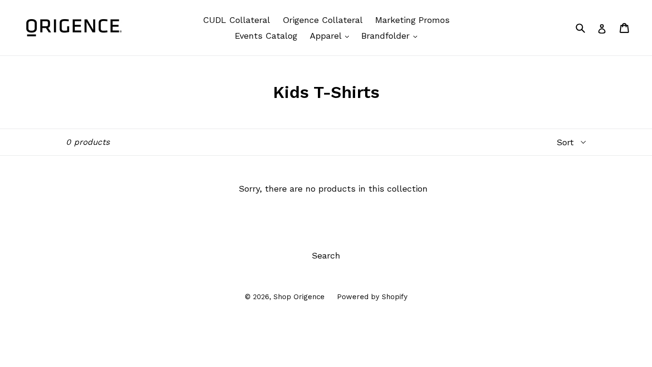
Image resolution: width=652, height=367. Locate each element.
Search (326, 255)
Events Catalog (266, 36)
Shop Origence (299, 296)
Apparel (332, 35)
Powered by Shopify (372, 296)
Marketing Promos (412, 20)
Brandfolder (391, 35)
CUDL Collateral (236, 20)
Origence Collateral (323, 20)
